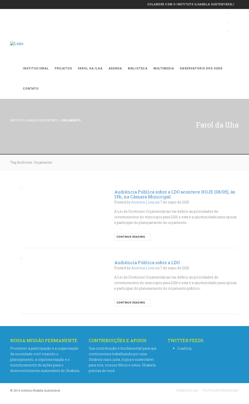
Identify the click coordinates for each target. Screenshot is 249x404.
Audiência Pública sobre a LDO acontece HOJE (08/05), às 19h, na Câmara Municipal (174, 194)
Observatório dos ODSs (201, 68)
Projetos (63, 68)
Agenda (115, 68)
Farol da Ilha (90, 68)
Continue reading (131, 236)
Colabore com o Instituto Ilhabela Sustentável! (190, 4)
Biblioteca (138, 68)
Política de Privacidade (221, 390)
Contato (31, 88)
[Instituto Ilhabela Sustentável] (16, 48)
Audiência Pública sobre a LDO (147, 262)
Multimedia (163, 68)
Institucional (36, 68)
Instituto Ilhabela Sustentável (34, 120)
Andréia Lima (142, 202)
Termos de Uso (187, 390)
